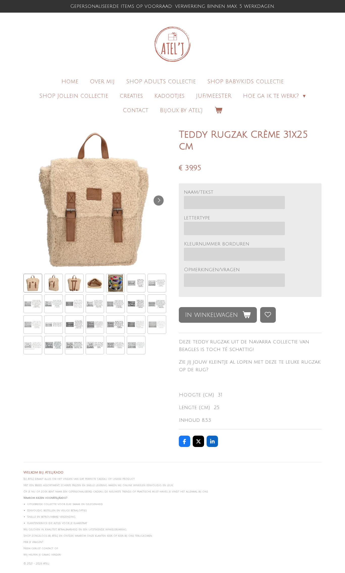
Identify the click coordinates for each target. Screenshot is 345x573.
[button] (32, 283)
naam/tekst (198, 192)
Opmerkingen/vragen (212, 269)
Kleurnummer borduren (216, 244)
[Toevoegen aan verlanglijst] (268, 315)
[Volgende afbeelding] (159, 200)
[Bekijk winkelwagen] (218, 110)
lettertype (197, 218)
